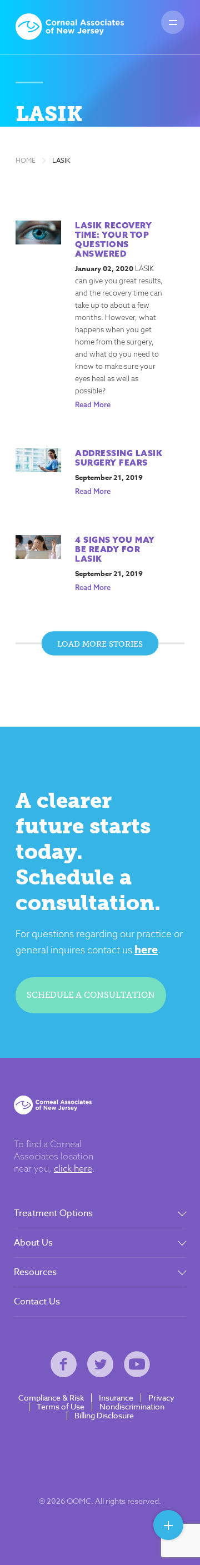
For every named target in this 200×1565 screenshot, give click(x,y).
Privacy (161, 1397)
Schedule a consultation (91, 995)
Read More (93, 404)
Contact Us (37, 1301)
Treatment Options (53, 1213)
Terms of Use (60, 1406)
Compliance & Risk (51, 1397)
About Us (33, 1242)
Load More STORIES (100, 643)
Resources (35, 1272)
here (146, 949)
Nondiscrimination (131, 1406)
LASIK (61, 160)
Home (26, 160)
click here (73, 1168)
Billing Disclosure (104, 1415)
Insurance (116, 1397)
